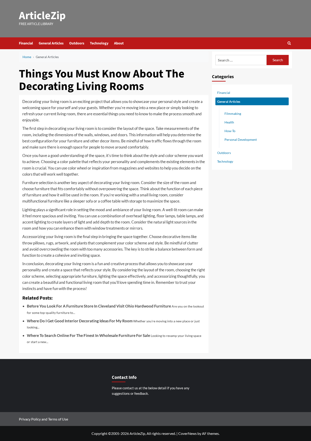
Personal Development (240, 139)
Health (229, 122)
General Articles (51, 43)
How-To (229, 131)
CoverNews (187, 433)
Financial (26, 43)
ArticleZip (42, 15)
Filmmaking (232, 113)
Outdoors (76, 43)
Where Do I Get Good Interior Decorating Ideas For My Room (80, 320)
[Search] (289, 43)
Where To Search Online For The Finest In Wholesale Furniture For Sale (88, 335)
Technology (99, 43)
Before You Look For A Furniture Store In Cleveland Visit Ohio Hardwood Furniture (99, 306)
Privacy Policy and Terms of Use (43, 419)
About (119, 43)
